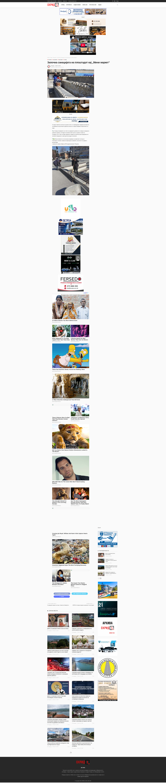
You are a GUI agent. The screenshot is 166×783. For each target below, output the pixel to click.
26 (93, 748)
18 (93, 723)
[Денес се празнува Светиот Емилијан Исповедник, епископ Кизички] (58, 688)
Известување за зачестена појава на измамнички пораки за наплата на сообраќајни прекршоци (81, 697)
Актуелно (50, 59)
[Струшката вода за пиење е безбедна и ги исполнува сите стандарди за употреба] (83, 664)
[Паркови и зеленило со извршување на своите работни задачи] (83, 620)
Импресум (60, 1)
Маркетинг (65, 1)
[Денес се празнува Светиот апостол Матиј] (58, 620)
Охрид (62, 4)
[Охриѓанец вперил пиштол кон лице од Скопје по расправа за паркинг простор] (83, 711)
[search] (117, 4)
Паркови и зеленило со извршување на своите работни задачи (111, 560)
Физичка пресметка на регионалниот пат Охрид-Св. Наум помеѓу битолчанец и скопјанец (82, 744)
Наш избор (61, 59)
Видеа (99, 4)
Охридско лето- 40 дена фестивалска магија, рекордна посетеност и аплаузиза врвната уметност (57, 674)
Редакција (52, 65)
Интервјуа (69, 4)
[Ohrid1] (83, 762)
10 (93, 654)
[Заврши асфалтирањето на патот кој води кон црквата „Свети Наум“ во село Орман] (58, 642)
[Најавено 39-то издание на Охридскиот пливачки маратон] (83, 642)
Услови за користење (72, 1)
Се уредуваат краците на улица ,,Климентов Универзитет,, (58, 605)
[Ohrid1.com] (53, 5)
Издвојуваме (77, 4)
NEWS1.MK (85, 4)
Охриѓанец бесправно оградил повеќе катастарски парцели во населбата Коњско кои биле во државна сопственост (58, 721)
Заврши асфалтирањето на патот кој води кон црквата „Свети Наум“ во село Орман (111, 566)
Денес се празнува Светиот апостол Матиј (57, 628)
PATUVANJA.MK (92, 4)
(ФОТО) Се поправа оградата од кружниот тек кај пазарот (83, 605)
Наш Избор (55, 59)
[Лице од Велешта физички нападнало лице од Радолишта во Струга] (58, 735)
